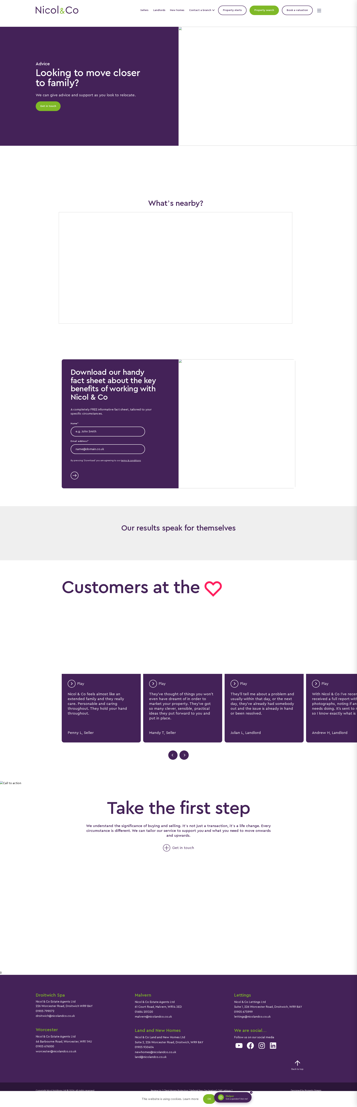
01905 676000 (45, 1046)
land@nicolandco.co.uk (151, 1057)
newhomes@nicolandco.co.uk (155, 1052)
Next (184, 755)
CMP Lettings (224, 1090)
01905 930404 (144, 1047)
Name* (74, 423)
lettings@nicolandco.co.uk (252, 1016)
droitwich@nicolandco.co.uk (55, 1015)
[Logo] (57, 10)
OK (209, 1099)
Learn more (191, 1099)
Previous (173, 755)
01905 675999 (243, 1011)
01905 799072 (45, 1011)
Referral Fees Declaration (203, 1090)
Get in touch (48, 106)
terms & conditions (131, 460)
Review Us (156, 1090)
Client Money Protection (175, 1090)
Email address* (80, 441)
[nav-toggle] (318, 10)
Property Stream (312, 1090)
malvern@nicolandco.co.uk (153, 1016)
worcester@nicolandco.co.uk (56, 1051)
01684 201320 (144, 1011)
